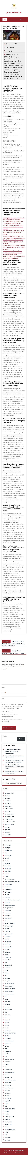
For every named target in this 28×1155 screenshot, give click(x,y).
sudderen (7, 76)
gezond (7, 928)
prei (6, 1056)
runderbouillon (8, 73)
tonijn (6, 1114)
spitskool (7, 1093)
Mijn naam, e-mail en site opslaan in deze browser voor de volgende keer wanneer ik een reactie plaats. (12, 706)
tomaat (7, 1111)
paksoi (7, 1022)
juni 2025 (7, 830)
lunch (6, 999)
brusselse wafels (10, 905)
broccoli (7, 897)
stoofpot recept (9, 74)
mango (7, 1007)
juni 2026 (7, 798)
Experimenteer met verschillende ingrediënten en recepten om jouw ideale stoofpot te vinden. (12, 252)
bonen (7, 895)
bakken (7, 874)
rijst (6, 1067)
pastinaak (8, 1038)
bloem (6, 60)
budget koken (9, 908)
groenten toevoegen (14, 60)
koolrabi (7, 978)
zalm (6, 1135)
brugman (7, 902)
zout (16, 78)
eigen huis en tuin (10, 923)
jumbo (7, 955)
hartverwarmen (8, 61)
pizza (6, 1049)
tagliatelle (8, 1101)
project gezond (9, 1059)
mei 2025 (7, 832)
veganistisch (8, 1122)
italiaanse (7, 952)
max (6, 1012)
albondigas (8, 855)
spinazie (7, 1090)
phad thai (7, 1043)
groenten (7, 936)
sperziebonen (9, 1088)
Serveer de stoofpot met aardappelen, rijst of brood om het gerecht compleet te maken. (14, 247)
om (6, 1017)
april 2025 (8, 835)
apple (6, 861)
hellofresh (8, 944)
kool (6, 975)
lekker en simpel (9, 983)
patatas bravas (9, 1041)
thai (6, 1106)
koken (7, 973)
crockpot (7, 915)
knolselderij (8, 965)
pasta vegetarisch (10, 1033)
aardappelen (8, 850)
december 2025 (9, 814)
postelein (7, 1054)
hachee (7, 939)
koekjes (7, 968)
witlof (6, 1132)
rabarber (7, 1062)
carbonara (8, 910)
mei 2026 (7, 801)
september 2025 (10, 822)
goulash (7, 931)
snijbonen (8, 1082)
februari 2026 (9, 809)
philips (7, 1046)
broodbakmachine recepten (13, 900)
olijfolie (13, 69)
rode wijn (17, 71)
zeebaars (8, 1137)
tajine (6, 1103)
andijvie (7, 858)
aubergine (8, 868)
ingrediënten (17, 61)
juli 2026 (7, 796)
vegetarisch (8, 1124)
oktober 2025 (9, 819)
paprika (7, 1025)
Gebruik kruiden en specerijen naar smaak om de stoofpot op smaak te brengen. (13, 227)
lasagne (7, 981)
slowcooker (8, 1077)
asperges (8, 866)
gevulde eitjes (9, 926)
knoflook (6, 63)
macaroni (7, 1002)
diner (6, 921)
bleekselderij (17, 58)
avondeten (8, 871)
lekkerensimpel (9, 991)
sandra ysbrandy (10, 1072)
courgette (8, 913)
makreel (7, 1004)
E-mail (4, 693)
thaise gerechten (10, 1109)
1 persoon (8, 845)
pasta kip (7, 1030)
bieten (7, 876)
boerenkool (8, 889)
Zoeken (5, 736)
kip (6, 962)
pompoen (8, 1051)
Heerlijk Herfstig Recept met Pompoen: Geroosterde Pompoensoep (13, 751)
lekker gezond (9, 986)
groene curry (9, 934)
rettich (7, 1064)
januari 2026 (8, 811)
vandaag (7, 1119)
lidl (5, 996)
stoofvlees (17, 74)
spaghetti (8, 1085)
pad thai (7, 1020)
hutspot (7, 949)
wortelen (12, 78)
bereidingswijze (8, 58)
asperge (7, 863)
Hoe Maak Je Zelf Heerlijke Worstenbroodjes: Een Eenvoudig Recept (14, 766)
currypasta (8, 918)
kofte (6, 970)
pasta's (7, 1035)
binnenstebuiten (10, 879)
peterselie (7, 71)
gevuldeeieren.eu (14, 12)
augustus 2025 (9, 824)
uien (11, 76)
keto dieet (8, 960)
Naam (4, 687)
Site (3, 698)
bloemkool (8, 887)
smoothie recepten (10, 1080)
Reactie (4, 669)
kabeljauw (8, 957)
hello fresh (8, 942)
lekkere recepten (10, 988)
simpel (7, 1075)
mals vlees (7, 69)
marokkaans (8, 1009)
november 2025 (9, 816)
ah (5, 853)
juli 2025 (7, 827)
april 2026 (8, 803)
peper (17, 69)
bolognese (8, 892)
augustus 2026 (9, 793)
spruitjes (7, 1096)
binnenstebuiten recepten (12, 881)
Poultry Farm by (14, 1153)
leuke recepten (9, 994)
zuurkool (7, 1140)
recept (13, 71)
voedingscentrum (10, 1129)
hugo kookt (8, 947)
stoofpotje (9, 51)
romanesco (8, 1069)
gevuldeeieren (10, 47)
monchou (7, 1015)
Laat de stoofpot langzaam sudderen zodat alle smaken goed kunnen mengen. (13, 232)
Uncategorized (9, 1116)
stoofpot (15, 73)
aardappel (8, 848)
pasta (6, 1028)
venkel (7, 1127)
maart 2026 (8, 806)
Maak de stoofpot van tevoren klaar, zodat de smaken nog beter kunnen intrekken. (13, 241)
